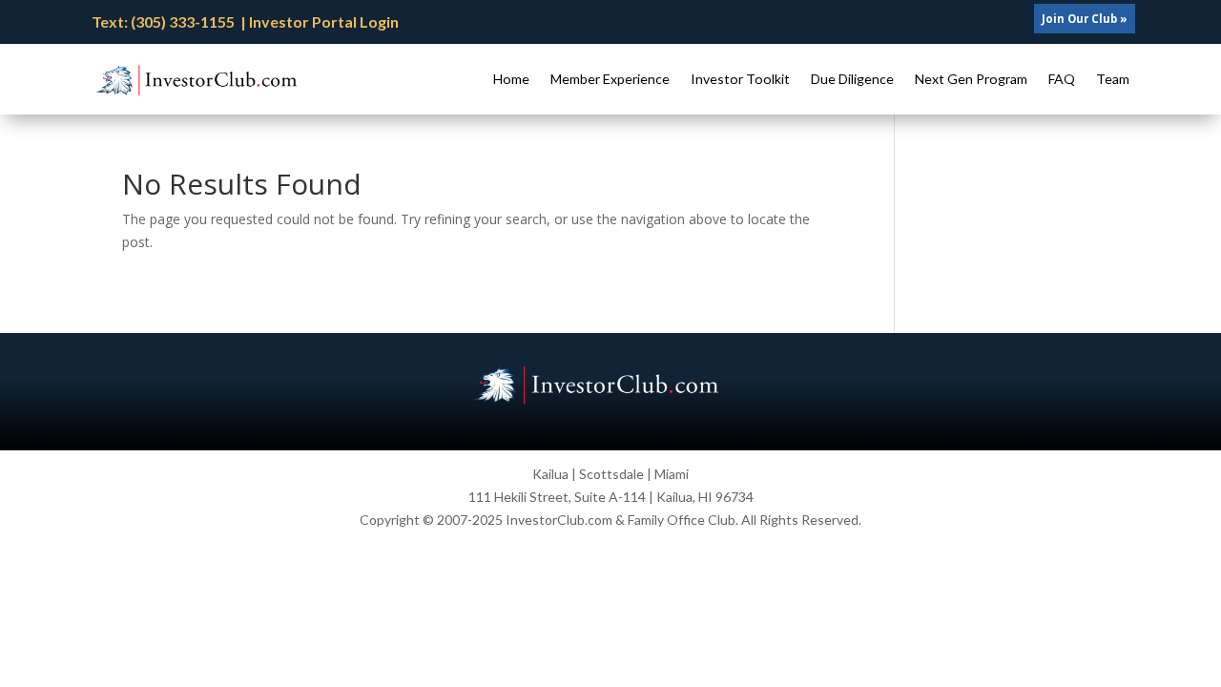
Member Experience (610, 79)
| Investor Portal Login (320, 21)
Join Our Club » (1085, 18)
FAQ (1061, 79)
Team (1112, 79)
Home (511, 79)
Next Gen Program (971, 79)
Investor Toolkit (740, 79)
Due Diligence (852, 79)
